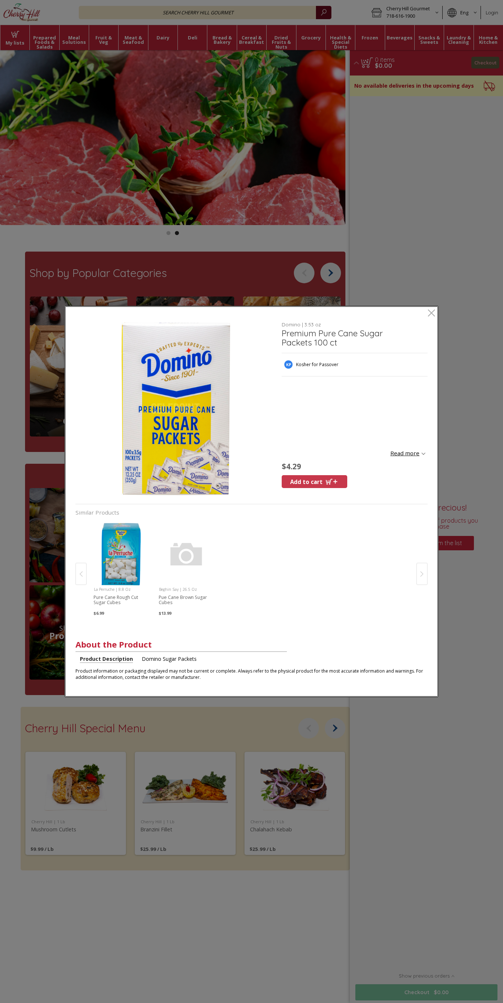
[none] (121, 566)
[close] (431, 313)
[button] (175, 408)
